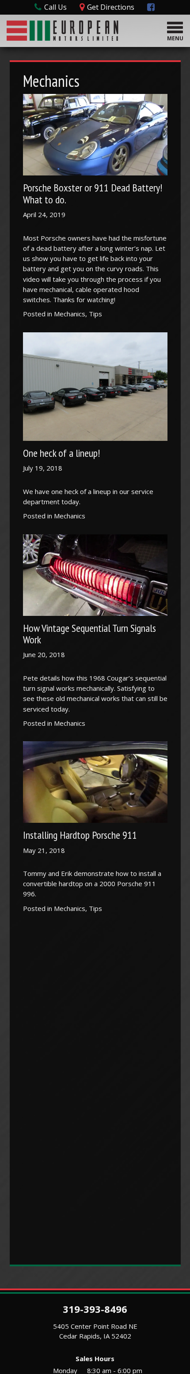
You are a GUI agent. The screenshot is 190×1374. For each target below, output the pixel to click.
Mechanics (69, 313)
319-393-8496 (95, 1309)
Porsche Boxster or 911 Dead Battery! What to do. (92, 193)
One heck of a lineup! (61, 453)
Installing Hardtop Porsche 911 (80, 835)
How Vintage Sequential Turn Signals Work (89, 633)
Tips (95, 313)
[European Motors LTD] (62, 29)
